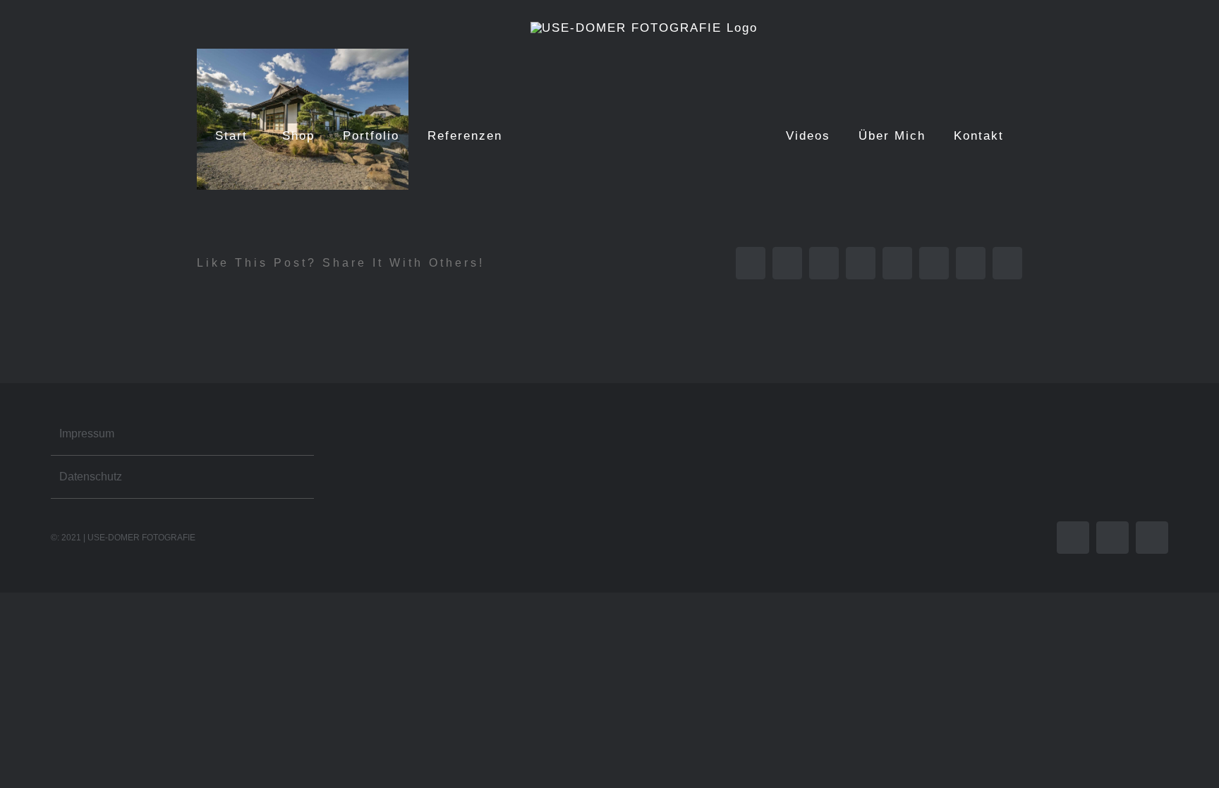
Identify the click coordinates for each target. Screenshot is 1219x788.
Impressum (86, 434)
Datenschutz (90, 477)
